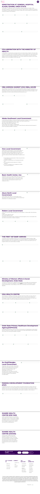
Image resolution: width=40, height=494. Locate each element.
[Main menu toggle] (38, 2)
